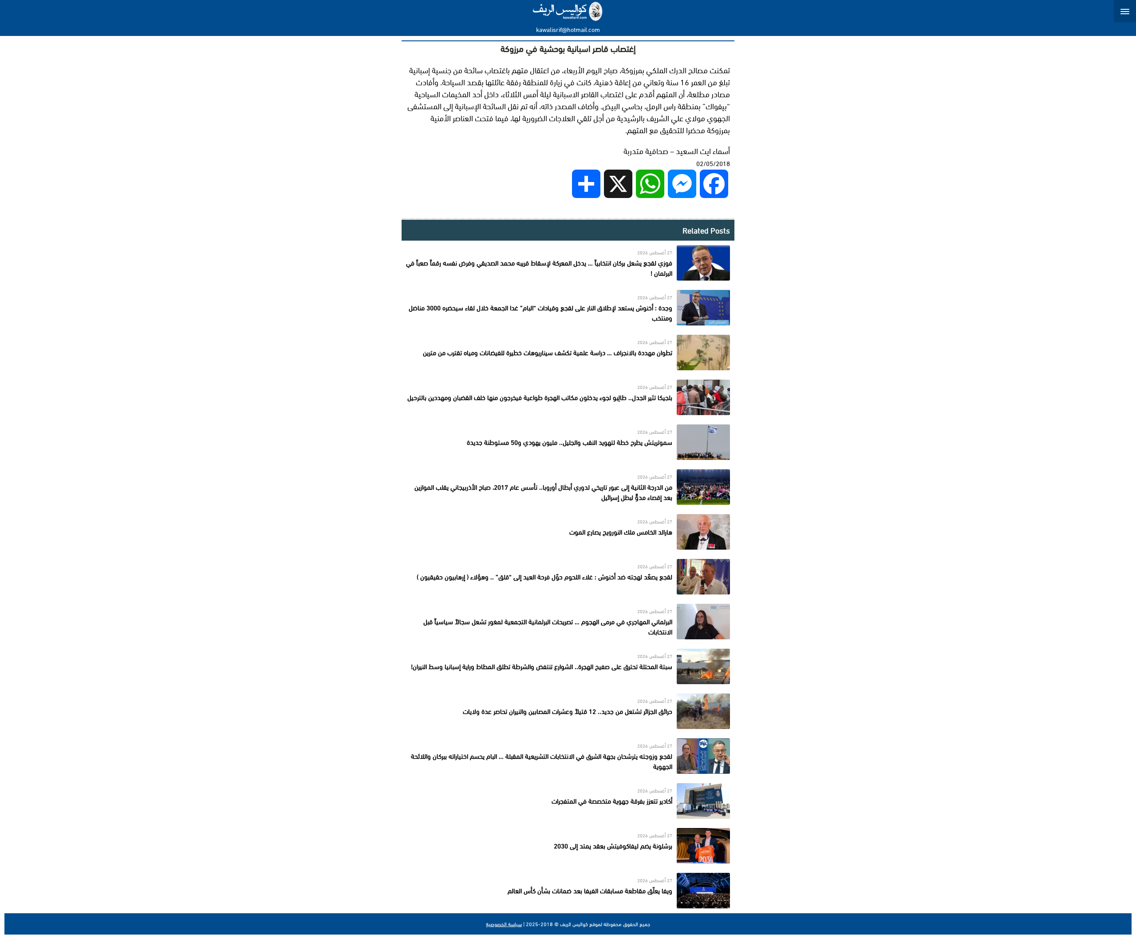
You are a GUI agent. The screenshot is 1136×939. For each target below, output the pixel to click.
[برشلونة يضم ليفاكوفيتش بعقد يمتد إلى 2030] (568, 846)
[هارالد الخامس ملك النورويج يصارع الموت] (568, 532)
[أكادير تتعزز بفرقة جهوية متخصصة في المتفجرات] (568, 801)
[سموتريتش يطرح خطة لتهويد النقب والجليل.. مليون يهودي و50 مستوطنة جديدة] (568, 442)
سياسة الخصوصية (504, 924)
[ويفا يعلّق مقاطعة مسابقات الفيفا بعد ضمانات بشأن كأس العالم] (568, 890)
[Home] (568, 11)
